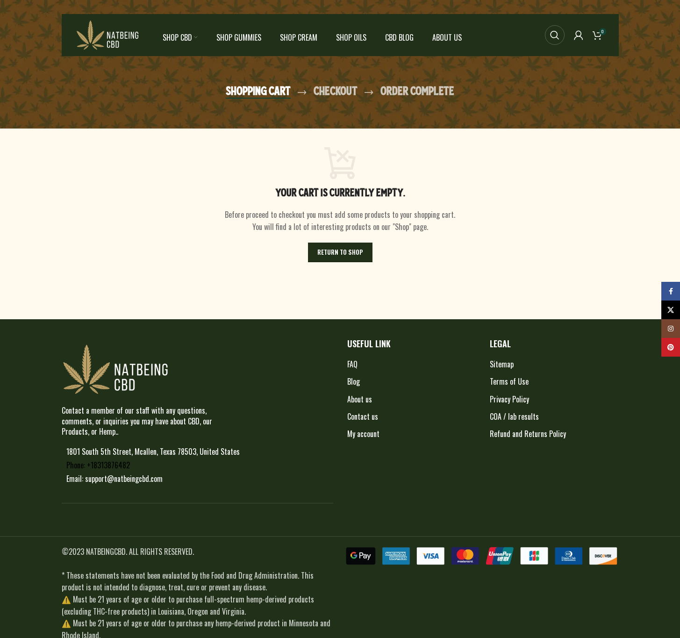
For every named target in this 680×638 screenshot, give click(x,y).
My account (363, 434)
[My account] (578, 35)
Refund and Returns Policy (528, 434)
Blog (353, 381)
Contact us (362, 416)
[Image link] (115, 368)
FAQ (352, 364)
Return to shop (340, 252)
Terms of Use (509, 381)
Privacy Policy (509, 399)
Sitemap (502, 364)
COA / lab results (514, 416)
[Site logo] (108, 34)
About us (359, 399)
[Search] (554, 35)
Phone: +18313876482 (98, 465)
